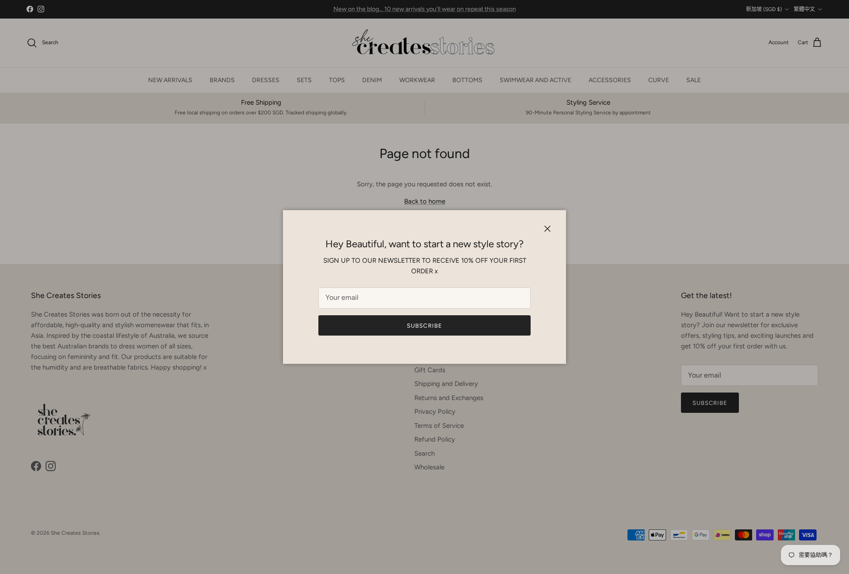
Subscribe (424, 325)
